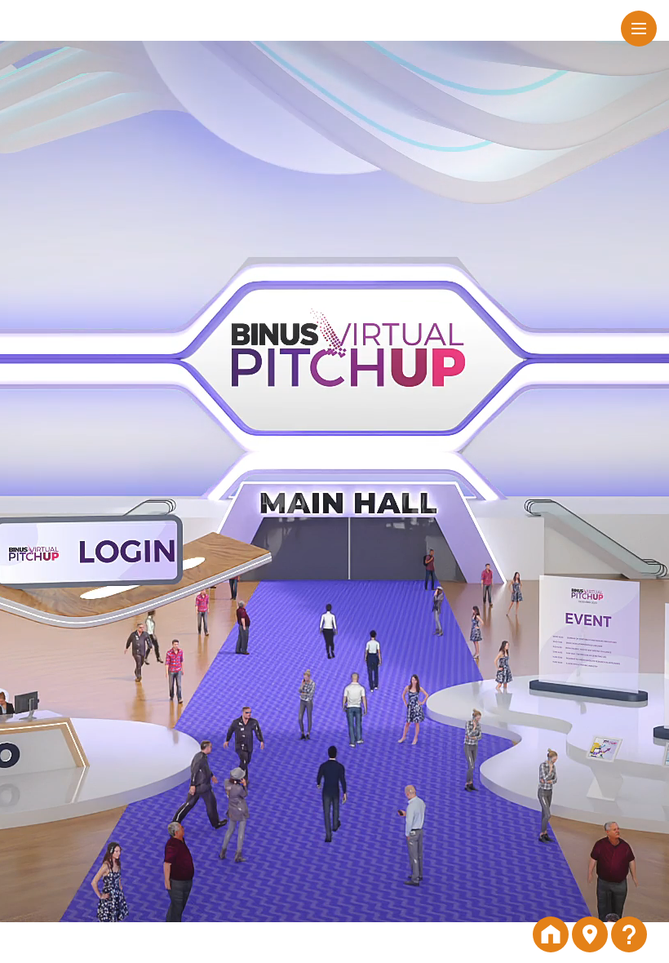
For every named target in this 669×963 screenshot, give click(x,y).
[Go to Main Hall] (590, 934)
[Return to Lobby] (551, 934)
